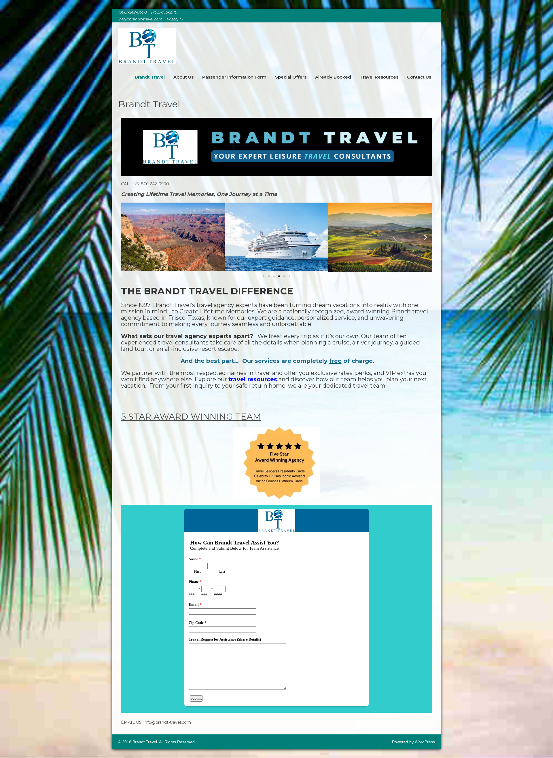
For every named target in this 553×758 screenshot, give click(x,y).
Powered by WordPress (413, 742)
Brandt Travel (150, 77)
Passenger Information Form (234, 77)
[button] (127, 237)
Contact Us (419, 77)
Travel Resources (379, 77)
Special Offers (290, 77)
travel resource (251, 379)
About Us (183, 77)
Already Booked (333, 77)
